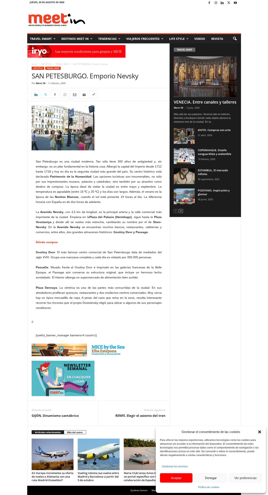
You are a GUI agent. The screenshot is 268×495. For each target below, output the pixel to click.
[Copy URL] (93, 94)
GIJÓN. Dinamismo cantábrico (55, 415)
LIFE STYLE (177, 39)
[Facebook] (209, 3)
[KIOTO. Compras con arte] (184, 136)
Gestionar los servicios (175, 466)
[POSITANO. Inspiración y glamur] (184, 196)
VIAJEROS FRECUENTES (143, 39)
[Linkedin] (222, 3)
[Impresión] (84, 94)
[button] (260, 432)
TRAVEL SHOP (62, 63)
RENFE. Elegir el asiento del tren (140, 415)
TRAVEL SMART (41, 39)
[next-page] (181, 211)
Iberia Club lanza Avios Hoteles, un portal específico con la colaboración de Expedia (144, 476)
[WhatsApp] (65, 94)
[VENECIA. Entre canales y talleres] (205, 76)
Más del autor (75, 432)
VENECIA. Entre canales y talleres (205, 102)
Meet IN (40, 83)
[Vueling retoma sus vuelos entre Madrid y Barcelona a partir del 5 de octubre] (99, 454)
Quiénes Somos (138, 490)
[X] (228, 3)
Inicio (34, 63)
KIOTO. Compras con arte (214, 130)
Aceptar (176, 478)
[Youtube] (235, 3)
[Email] (74, 94)
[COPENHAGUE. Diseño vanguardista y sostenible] (184, 156)
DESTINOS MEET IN (75, 39)
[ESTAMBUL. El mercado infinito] (184, 176)
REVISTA (217, 39)
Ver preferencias (245, 478)
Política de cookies (208, 487)
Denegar (211, 478)
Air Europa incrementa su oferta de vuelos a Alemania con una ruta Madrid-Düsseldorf (52, 476)
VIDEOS (199, 39)
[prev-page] (176, 211)
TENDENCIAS (107, 39)
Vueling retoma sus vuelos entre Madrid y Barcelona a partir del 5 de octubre (98, 476)
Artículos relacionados (48, 432)
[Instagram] (215, 3)
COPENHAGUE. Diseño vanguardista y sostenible (214, 152)
